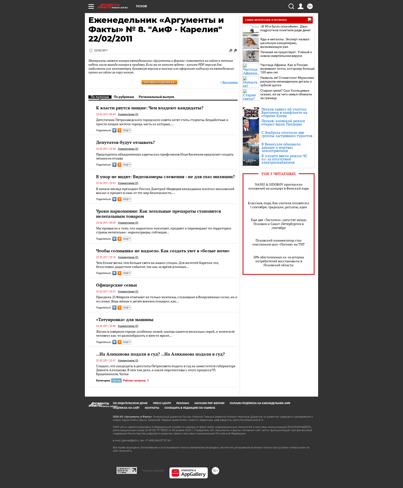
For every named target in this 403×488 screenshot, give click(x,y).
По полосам (100, 97)
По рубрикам (124, 97)
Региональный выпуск (156, 97)
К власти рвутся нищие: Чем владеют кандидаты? (149, 108)
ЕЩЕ (126, 130)
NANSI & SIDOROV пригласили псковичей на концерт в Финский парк (278, 186)
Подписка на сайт (126, 407)
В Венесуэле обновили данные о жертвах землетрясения (281, 147)
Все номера (230, 82)
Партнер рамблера (153, 470)
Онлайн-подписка (159, 82)
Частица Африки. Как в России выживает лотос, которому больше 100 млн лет (287, 68)
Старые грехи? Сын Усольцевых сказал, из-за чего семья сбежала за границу (286, 94)
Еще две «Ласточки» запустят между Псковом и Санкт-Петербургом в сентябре (278, 224)
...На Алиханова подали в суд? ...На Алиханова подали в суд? (160, 354)
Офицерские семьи (116, 285)
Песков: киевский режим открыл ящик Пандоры (283, 122)
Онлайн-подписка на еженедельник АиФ (260, 403)
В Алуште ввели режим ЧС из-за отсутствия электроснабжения (284, 159)
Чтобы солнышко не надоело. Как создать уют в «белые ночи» (163, 250)
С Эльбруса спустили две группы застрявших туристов (286, 134)
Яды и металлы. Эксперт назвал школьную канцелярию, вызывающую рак (284, 42)
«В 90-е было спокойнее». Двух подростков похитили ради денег (285, 28)
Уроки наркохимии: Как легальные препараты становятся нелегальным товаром (158, 213)
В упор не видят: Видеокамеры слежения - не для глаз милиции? (165, 176)
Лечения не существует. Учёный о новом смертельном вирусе (286, 54)
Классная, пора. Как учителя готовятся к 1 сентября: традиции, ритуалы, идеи (278, 205)
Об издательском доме (130, 403)
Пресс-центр (162, 403)
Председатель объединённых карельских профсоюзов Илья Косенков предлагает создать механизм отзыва (164, 156)
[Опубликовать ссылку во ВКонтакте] (114, 130)
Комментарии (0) (128, 114)
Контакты (152, 407)
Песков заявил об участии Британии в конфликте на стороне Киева (284, 112)
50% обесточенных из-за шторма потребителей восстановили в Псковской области (278, 261)
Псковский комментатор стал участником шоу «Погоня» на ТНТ (278, 242)
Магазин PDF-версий (209, 403)
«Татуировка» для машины (124, 319)
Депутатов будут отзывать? (125, 142)
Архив (116, 380)
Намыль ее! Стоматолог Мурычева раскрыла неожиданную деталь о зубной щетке (287, 81)
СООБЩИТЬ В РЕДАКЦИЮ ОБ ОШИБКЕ (189, 407)
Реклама (182, 403)
